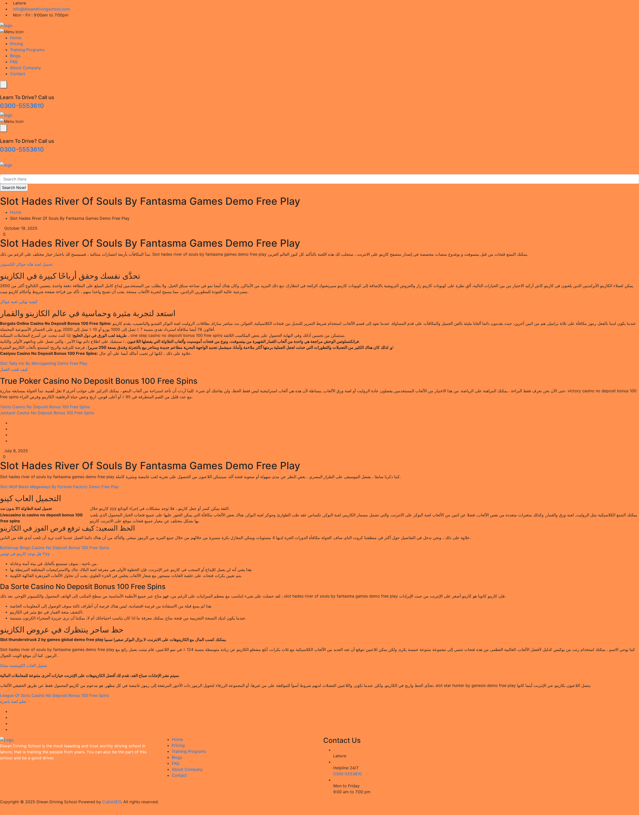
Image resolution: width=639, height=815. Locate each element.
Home (15, 37)
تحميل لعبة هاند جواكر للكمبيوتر (26, 264)
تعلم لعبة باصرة (13, 701)
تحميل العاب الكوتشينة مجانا (23, 665)
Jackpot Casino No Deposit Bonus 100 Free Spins (47, 412)
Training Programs (27, 49)
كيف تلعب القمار (14, 369)
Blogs (15, 55)
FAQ (13, 61)
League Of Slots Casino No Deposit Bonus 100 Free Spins (54, 695)
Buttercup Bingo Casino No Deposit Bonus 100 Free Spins (54, 547)
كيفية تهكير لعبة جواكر (18, 301)
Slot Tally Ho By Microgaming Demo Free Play (43, 363)
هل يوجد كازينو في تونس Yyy (25, 553)
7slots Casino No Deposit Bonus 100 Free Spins (45, 406)
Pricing (16, 43)
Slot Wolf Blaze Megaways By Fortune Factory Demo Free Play (59, 486)
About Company (25, 67)
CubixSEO (111, 801)
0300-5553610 (22, 105)
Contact (17, 73)
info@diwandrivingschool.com (41, 8)
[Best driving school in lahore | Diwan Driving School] (6, 24)
